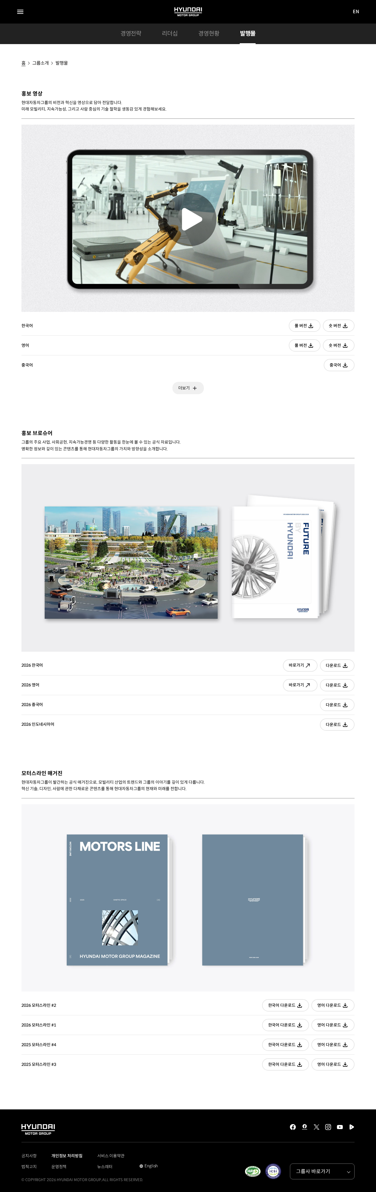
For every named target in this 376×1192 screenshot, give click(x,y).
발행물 (248, 33)
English (148, 1166)
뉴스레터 (105, 1166)
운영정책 (59, 1166)
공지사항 (29, 1155)
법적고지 (29, 1166)
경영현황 (208, 33)
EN (356, 12)
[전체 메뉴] (20, 12)
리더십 (170, 33)
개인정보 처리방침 (67, 1155)
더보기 (184, 388)
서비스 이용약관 (111, 1155)
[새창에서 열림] (253, 1171)
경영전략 (131, 33)
